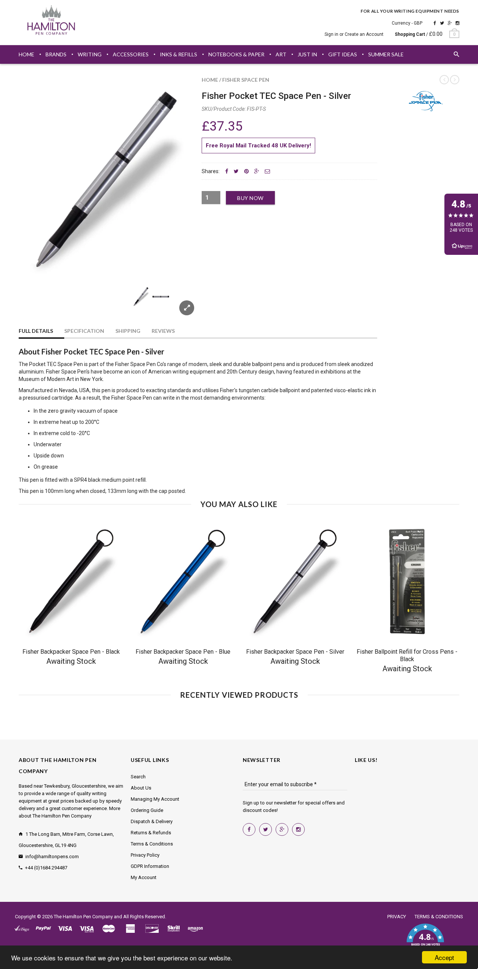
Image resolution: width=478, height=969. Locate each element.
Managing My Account (155, 799)
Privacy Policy (145, 855)
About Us (141, 788)
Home (210, 79)
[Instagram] (457, 23)
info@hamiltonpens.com (52, 856)
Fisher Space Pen (245, 79)
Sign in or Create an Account (354, 34)
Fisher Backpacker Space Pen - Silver (295, 651)
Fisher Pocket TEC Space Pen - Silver (276, 96)
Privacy (396, 916)
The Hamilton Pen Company (83, 916)
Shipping (127, 331)
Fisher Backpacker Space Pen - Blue (183, 651)
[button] (425, 939)
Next (180, 305)
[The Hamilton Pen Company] (51, 21)
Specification (84, 331)
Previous (33, 305)
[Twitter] (442, 23)
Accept (444, 957)
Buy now (250, 198)
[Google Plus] (450, 23)
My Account (143, 877)
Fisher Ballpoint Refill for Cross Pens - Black (407, 655)
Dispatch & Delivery (152, 821)
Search (138, 776)
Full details (36, 331)
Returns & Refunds (151, 832)
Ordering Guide (147, 810)
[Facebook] (435, 23)
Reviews (163, 331)
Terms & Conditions (152, 844)
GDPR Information (150, 866)
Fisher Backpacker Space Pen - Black (71, 651)
